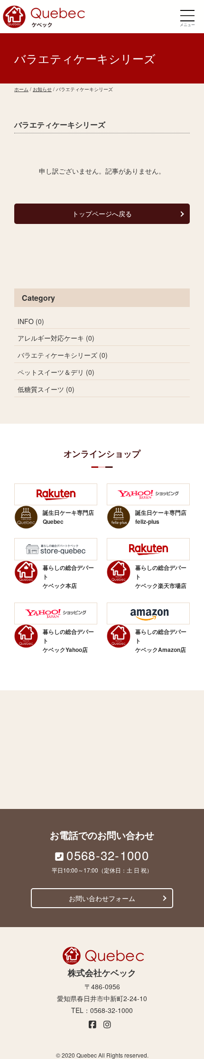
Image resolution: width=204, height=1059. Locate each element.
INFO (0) (31, 321)
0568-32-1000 (107, 855)
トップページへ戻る (102, 213)
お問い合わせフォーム (102, 898)
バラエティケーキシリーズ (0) (63, 355)
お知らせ (42, 89)
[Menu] (187, 15)
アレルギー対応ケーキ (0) (56, 338)
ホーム (21, 89)
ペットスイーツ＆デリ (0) (56, 372)
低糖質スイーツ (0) (46, 389)
